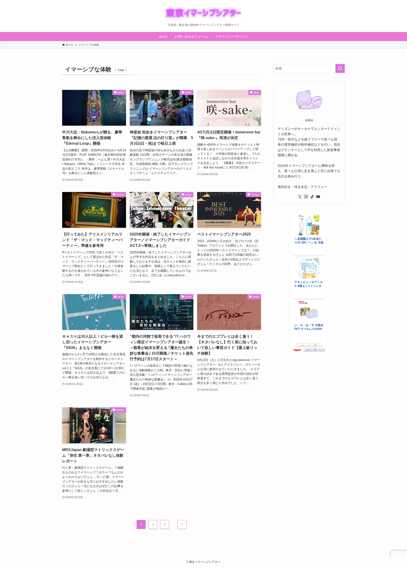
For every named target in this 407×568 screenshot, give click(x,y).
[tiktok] (312, 196)
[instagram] (306, 196)
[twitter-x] (299, 196)
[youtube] (318, 196)
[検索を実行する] (340, 68)
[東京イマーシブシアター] (203, 13)
